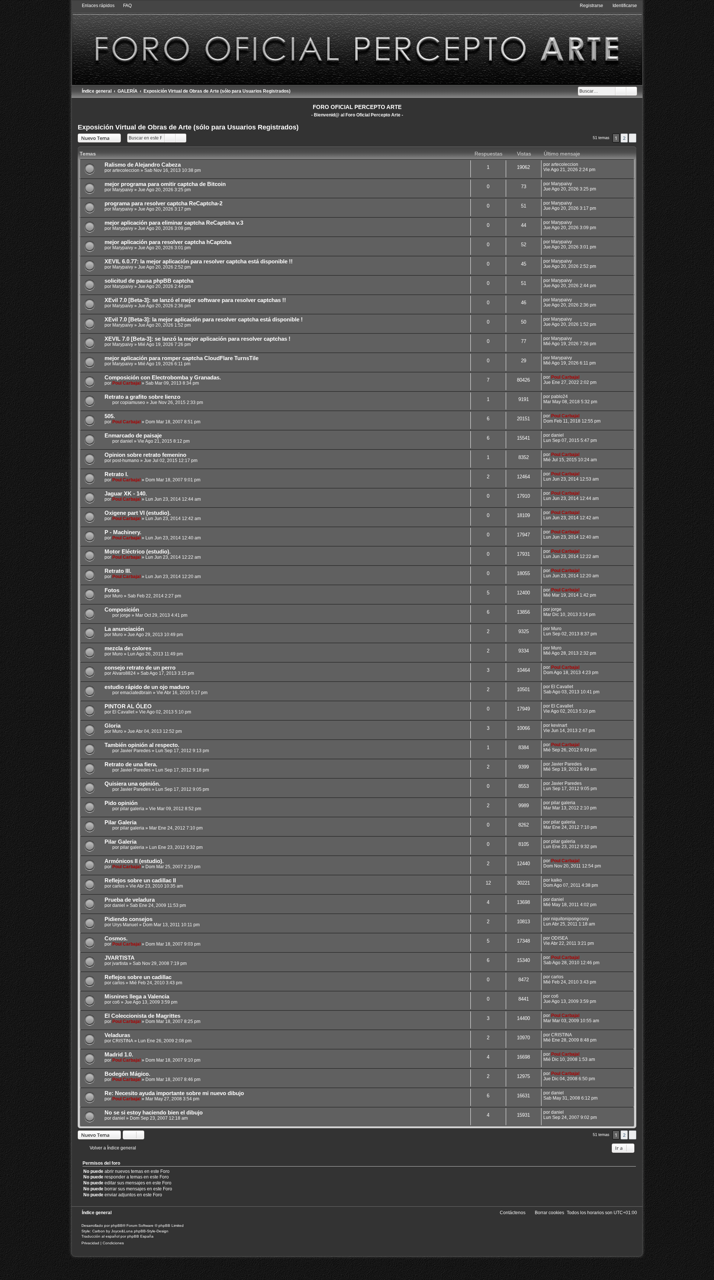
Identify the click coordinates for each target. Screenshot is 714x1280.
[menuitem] (124, 5)
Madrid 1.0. (118, 1055)
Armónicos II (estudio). (134, 861)
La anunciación (124, 629)
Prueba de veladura (129, 900)
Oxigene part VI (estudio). (137, 513)
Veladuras (117, 1035)
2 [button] (624, 138)
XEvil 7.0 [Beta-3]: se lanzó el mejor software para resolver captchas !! (195, 300)
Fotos (111, 590)
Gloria (112, 726)
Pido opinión (121, 803)
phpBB (117, 1225)
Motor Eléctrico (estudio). (137, 552)
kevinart (559, 725)
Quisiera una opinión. (132, 784)
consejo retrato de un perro (140, 668)
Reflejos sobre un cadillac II (140, 880)
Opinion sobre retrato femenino (145, 455)
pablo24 (559, 396)
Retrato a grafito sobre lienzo (142, 397)
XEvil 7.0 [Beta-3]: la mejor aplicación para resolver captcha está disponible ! (203, 320)
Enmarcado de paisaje (133, 436)
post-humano (125, 460)
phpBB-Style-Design (151, 1231)
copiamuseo (132, 402)
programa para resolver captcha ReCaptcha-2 (163, 203)
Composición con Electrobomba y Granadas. (162, 378)
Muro (117, 596)
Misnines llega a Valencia (136, 997)
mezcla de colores (127, 648)
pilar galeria (132, 808)
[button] (632, 138)
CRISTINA (122, 1040)
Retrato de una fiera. (130, 764)
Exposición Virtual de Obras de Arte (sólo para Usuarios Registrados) (188, 127)
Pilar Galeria (120, 822)
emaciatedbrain (136, 692)
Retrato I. (116, 474)
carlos (118, 886)
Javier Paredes (135, 750)
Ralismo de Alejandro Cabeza (142, 165)
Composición (121, 610)
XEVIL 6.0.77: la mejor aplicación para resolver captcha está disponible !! (198, 261)
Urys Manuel (125, 924)
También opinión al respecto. (141, 745)
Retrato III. (117, 571)
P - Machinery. (122, 532)
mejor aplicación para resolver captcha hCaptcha (167, 242)
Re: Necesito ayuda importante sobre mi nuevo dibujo (174, 1093)
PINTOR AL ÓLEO (128, 706)
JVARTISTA (119, 958)
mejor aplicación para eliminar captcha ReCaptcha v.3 (173, 223)
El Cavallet (562, 686)
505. (109, 416)
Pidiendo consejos (128, 919)
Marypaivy (122, 189)
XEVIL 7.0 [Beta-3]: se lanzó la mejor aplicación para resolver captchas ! (197, 339)
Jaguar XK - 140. (125, 494)
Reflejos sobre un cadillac (137, 977)
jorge (125, 615)
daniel (126, 441)
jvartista (120, 963)
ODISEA (559, 938)
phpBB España (140, 1236)
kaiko (556, 880)
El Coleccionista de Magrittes (142, 1016)
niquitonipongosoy (570, 918)
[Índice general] (357, 43)
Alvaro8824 (124, 673)
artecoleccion (125, 170)
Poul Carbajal (126, 383)
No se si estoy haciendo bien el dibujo (153, 1113)
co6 (116, 1002)
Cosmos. (116, 938)
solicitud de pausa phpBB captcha (148, 281)
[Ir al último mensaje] (581, 164)
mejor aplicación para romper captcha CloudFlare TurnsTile (181, 358)
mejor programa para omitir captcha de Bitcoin (165, 184)
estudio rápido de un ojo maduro (146, 687)
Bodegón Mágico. (127, 1074)
